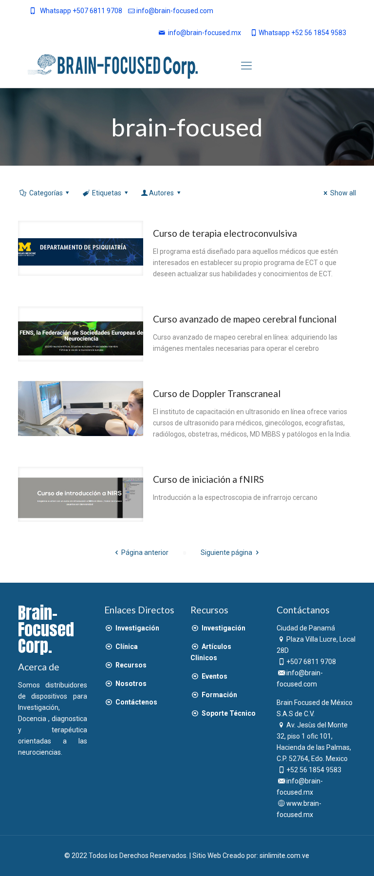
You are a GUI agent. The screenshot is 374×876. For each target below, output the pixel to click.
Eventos (213, 676)
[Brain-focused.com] (113, 66)
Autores (161, 193)
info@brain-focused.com (174, 11)
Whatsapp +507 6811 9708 (81, 11)
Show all (343, 193)
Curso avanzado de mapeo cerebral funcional (245, 318)
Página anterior (144, 552)
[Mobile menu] (246, 65)
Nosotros (130, 683)
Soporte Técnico (228, 713)
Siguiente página (226, 552)
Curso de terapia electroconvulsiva (225, 233)
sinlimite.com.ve (284, 855)
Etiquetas (106, 193)
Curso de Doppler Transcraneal (216, 393)
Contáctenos (135, 702)
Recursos (130, 665)
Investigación (136, 628)
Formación (218, 695)
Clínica (126, 646)
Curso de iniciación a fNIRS (208, 479)
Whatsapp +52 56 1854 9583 (302, 33)
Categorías (46, 193)
